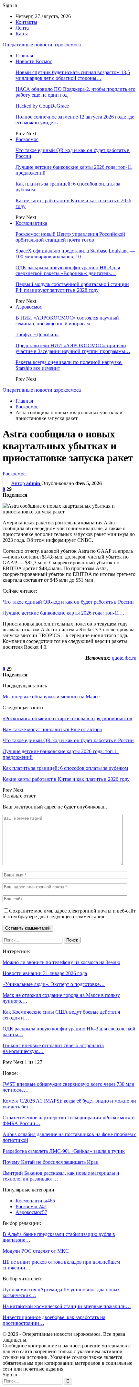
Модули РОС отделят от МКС (36, 1251)
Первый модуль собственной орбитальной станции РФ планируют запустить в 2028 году (72, 287)
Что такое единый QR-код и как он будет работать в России (68, 602)
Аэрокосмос (29, 307)
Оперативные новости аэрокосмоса (42, 44)
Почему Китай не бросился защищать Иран (51, 1162)
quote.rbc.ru (124, 658)
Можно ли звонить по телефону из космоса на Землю (61, 962)
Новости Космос (34, 61)
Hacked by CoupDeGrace (42, 106)
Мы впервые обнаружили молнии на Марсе (51, 696)
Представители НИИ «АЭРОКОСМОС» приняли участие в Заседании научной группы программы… (73, 348)
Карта (22, 33)
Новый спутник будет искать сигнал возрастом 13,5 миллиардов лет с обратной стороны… (73, 75)
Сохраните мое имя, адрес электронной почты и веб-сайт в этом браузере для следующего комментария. (69, 913)
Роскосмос (27, 139)
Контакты (26, 22)
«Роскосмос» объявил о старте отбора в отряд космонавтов (67, 718)
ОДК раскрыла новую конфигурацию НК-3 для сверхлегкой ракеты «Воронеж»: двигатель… (68, 270)
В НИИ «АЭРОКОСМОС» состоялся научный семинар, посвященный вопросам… (67, 320)
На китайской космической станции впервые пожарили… (67, 1306)
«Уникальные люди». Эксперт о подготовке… (54, 984)
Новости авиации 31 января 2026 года (45, 973)
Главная (24, 55)
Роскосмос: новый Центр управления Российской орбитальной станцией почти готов (70, 237)
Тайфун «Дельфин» (37, 334)
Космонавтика (31, 223)
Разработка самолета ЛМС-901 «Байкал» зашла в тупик (64, 1151)
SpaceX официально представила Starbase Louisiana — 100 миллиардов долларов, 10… (75, 253)
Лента (22, 28)
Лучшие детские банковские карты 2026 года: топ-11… (63, 613)
